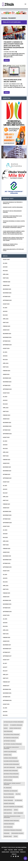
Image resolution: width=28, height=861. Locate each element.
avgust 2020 (6, 526)
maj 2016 (5, 715)
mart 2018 (5, 633)
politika (18, 794)
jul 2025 (5, 307)
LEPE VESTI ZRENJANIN (9, 767)
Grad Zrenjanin (8, 731)
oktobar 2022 (6, 430)
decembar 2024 (7, 333)
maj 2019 (5, 581)
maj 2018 (5, 626)
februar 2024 (6, 370)
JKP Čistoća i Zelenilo (9, 740)
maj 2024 (5, 359)
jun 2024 (5, 355)
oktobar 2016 (6, 696)
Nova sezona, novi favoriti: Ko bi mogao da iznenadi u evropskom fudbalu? (14, 226)
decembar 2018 (7, 600)
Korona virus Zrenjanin (10, 758)
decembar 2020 (7, 511)
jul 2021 (5, 485)
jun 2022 (5, 444)
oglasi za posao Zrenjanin (11, 777)
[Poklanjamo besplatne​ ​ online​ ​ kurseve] (14, 71)
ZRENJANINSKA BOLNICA (17, 833)
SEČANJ (16, 809)
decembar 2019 (7, 556)
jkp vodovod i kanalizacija (11, 737)
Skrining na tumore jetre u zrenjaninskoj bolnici (10, 244)
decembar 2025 (7, 289)
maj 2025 (5, 315)
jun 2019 (5, 578)
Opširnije (7, 60)
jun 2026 (5, 267)
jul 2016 (5, 707)
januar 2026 (6, 285)
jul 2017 (5, 663)
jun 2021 (5, 489)
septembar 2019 (7, 567)
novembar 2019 (7, 559)
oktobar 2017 (6, 652)
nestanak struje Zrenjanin (11, 773)
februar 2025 (6, 326)
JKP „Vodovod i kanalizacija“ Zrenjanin (11, 748)
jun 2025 (5, 311)
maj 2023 (5, 404)
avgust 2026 (6, 259)
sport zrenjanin (18, 813)
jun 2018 (5, 622)
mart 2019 (5, 589)
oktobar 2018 (6, 607)
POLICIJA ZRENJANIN (9, 794)
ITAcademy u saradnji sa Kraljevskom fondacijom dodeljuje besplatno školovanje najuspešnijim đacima (14, 45)
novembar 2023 (7, 381)
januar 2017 (6, 685)
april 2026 (5, 274)
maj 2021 (5, 493)
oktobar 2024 (6, 341)
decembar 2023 (7, 378)
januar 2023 (6, 418)
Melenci (19, 767)
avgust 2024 (6, 348)
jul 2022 (5, 441)
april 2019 (5, 585)
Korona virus (7, 754)
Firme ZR (14, 854)
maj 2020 (5, 537)
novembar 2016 (7, 693)
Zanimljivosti (5, 852)
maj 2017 (5, 670)
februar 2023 (6, 415)
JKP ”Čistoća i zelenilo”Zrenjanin (12, 744)
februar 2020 (6, 548)
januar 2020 (6, 552)
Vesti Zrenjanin (8, 827)
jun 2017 (5, 667)
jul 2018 (5, 619)
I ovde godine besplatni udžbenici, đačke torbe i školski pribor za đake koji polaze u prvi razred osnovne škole (14, 233)
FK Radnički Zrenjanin (16, 725)
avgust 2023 (6, 393)
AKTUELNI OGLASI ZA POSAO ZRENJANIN (13, 721)
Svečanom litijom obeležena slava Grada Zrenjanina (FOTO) (12, 216)
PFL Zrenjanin (7, 787)
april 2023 (5, 407)
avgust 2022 (6, 437)
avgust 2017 (6, 659)
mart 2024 (6, 367)
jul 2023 (5, 396)
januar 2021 (6, 507)
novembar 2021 (7, 470)
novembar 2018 (7, 604)
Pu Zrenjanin (18, 800)
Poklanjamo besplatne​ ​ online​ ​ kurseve (13, 80)
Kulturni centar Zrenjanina (11, 764)
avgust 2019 (6, 570)
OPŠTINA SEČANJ (8, 780)
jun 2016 (5, 711)
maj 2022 (5, 448)
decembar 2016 (7, 689)
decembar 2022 (7, 422)
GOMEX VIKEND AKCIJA (15, 728)
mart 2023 (6, 411)
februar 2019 (6, 593)
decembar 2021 (7, 467)
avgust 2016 (6, 704)
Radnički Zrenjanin (9, 803)
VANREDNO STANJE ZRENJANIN (11, 820)
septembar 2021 (7, 478)
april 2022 (5, 452)
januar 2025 (6, 329)
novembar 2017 (7, 648)
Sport (15, 849)
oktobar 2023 (6, 385)
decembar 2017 (7, 644)
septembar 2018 (7, 611)
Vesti (13, 51)
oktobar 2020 (6, 519)
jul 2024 (5, 352)
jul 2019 (5, 574)
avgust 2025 (6, 304)
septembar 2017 (7, 656)
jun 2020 (5, 533)
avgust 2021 (6, 481)
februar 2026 (6, 281)
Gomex (5, 728)
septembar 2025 (7, 300)
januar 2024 (6, 374)
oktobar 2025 (6, 296)
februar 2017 (6, 682)
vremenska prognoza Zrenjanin (12, 830)
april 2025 (5, 318)
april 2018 (5, 630)
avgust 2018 (6, 615)
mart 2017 (5, 678)
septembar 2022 (7, 433)
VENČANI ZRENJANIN (9, 823)
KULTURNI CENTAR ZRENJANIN (11, 761)
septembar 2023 (7, 389)
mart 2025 (6, 322)
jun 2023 (5, 400)
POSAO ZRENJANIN (8, 800)
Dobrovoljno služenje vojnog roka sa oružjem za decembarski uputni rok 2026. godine (13, 239)
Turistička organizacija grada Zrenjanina (12, 817)
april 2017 (5, 674)
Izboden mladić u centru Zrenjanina (13, 207)
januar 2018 (6, 641)
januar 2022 (6, 463)
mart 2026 (6, 278)
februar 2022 (6, 459)
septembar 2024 (7, 344)
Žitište (15, 836)
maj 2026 (5, 270)
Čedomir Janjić (8, 836)
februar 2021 (6, 504)
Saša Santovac (8, 809)
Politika (10, 849)
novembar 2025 (7, 292)
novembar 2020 (7, 515)
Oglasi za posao (14, 852)
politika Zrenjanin (9, 797)
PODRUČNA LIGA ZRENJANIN (10, 790)
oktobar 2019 (6, 563)
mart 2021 (5, 500)
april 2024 (5, 363)
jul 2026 (5, 263)
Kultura (20, 849)
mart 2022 (6, 455)
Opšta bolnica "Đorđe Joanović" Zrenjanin (12, 784)
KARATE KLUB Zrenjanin (10, 751)
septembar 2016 (7, 700)
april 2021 (5, 496)
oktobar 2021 (6, 474)
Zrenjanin (6, 833)
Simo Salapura (8, 813)
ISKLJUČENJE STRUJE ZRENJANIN (11, 734)
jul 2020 (5, 530)
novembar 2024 (7, 337)
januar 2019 (6, 596)
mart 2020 (6, 544)
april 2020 (5, 541)
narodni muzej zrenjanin (10, 770)
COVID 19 (6, 725)
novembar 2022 (7, 426)
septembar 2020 (7, 522)
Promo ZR (14, 84)
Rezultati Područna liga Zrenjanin (13, 806)
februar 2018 (6, 637)
